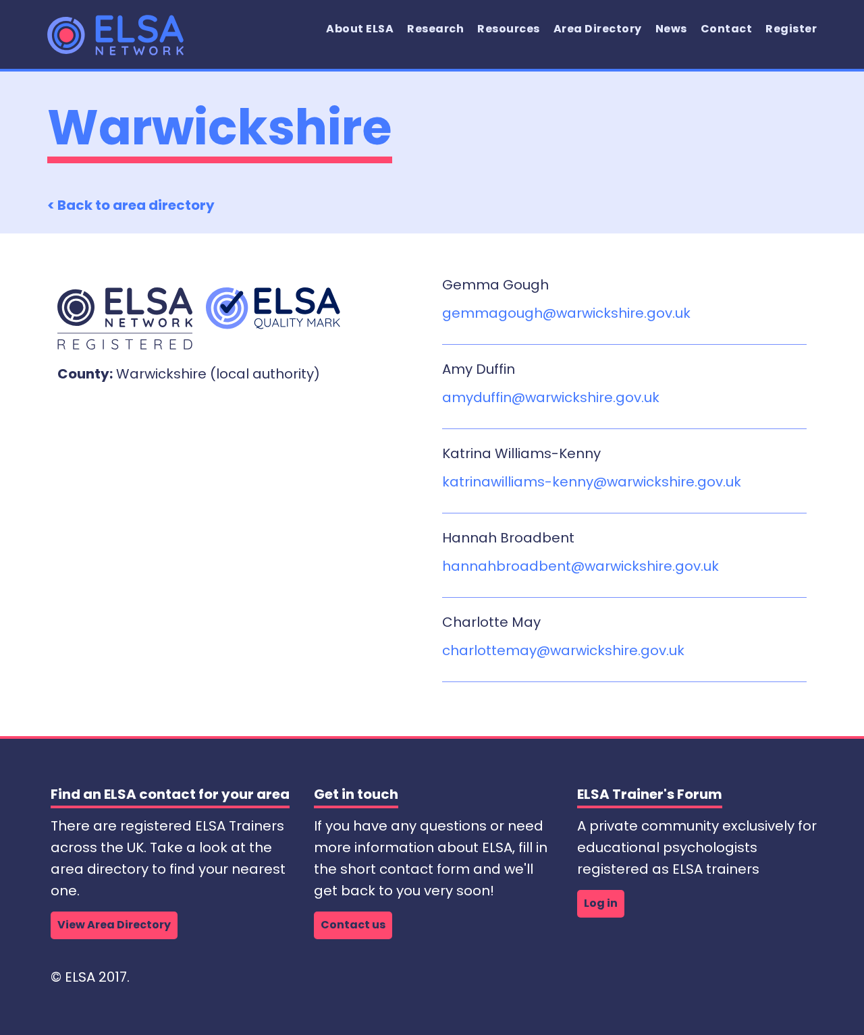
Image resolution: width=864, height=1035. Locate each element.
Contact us (353, 924)
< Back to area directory (131, 205)
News (671, 28)
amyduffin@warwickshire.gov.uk (550, 397)
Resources (508, 28)
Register (791, 28)
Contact (727, 28)
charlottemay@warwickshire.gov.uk (563, 650)
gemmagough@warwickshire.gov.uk (566, 313)
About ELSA (360, 28)
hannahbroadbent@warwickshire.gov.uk (580, 566)
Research (435, 28)
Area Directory (598, 28)
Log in (601, 903)
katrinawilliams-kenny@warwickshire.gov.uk (591, 481)
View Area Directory (114, 924)
